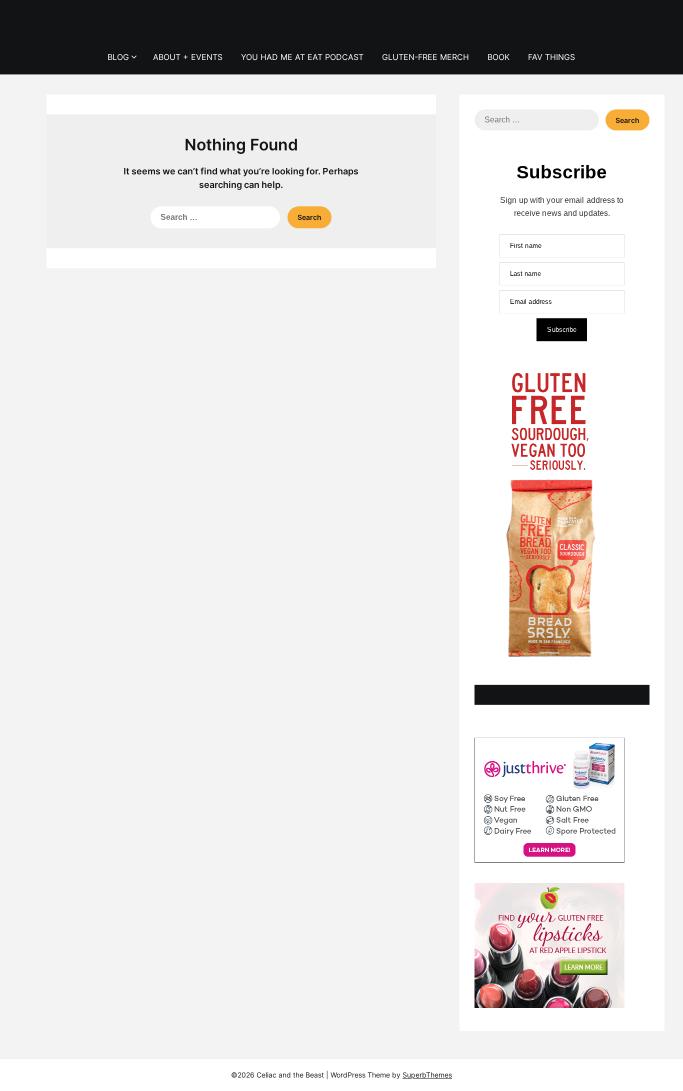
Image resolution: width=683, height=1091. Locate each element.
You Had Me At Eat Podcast (302, 57)
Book (499, 57)
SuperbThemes (427, 1075)
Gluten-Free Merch (425, 57)
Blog (118, 57)
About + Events (187, 57)
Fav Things (551, 57)
